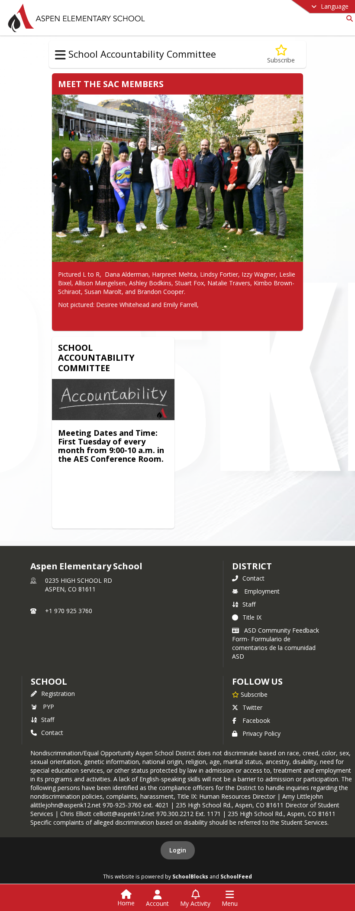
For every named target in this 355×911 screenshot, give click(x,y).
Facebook (256, 720)
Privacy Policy (261, 733)
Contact (253, 578)
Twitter (252, 707)
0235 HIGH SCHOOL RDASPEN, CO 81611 (78, 584)
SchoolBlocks (190, 876)
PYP (48, 706)
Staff (248, 604)
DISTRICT (252, 566)
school (49, 681)
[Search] (348, 18)
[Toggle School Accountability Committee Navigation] (60, 55)
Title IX (251, 617)
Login (177, 850)
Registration (58, 693)
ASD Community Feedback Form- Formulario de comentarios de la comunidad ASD (275, 643)
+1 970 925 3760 (68, 611)
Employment (262, 591)
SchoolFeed (236, 876)
